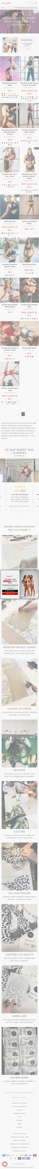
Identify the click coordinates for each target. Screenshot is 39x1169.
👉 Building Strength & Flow (10, 590)
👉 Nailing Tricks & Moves (10, 593)
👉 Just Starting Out (10, 588)
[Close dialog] (37, 571)
